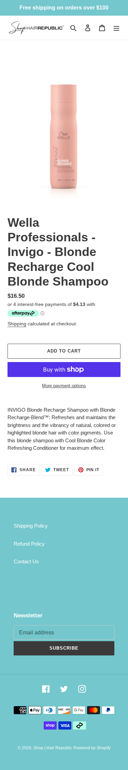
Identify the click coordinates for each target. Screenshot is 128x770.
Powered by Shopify (92, 748)
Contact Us (26, 561)
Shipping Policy (31, 526)
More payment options (64, 385)
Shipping (17, 323)
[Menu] (116, 27)
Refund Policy (29, 544)
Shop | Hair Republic (52, 748)
